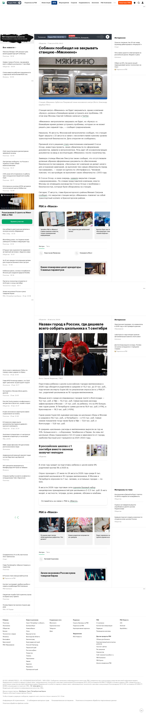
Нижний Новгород (32, 645)
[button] (134, 2)
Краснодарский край (33, 642)
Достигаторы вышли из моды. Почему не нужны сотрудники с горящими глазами (128, 347)
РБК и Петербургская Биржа (12, 296)
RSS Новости (77, 636)
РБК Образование (8, 645)
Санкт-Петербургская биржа (36, 691)
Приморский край (32, 669)
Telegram (53, 628)
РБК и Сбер (6, 233)
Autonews (118, 57)
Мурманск (29, 667)
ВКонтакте (53, 623)
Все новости (8, 47)
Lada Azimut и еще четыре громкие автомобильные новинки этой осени (128, 335)
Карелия (29, 664)
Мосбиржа (22, 691)
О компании (100, 623)
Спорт (5, 559)
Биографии (6, 639)
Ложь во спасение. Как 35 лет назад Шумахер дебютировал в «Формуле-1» (128, 43)
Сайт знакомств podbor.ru (105, 655)
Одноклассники (55, 625)
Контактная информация (104, 625)
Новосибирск (30, 628)
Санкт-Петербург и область (35, 623)
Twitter (85, 115)
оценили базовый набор (84, 487)
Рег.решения (100, 649)
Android (122, 625)
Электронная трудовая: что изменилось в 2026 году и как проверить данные (129, 325)
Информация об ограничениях (14, 700)
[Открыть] (17, 3)
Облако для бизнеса (103, 639)
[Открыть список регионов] (134, 2)
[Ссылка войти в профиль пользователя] (142, 2)
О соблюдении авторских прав (38, 700)
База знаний (6, 642)
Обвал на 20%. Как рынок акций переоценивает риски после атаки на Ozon (128, 65)
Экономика (6, 385)
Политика (6, 56)
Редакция (99, 628)
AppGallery (123, 628)
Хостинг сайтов (101, 646)
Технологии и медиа (9, 285)
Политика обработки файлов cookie (15, 703)
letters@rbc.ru (37, 686)
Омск (28, 631)
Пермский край (31, 647)
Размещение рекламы (103, 631)
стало (66, 143)
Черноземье (30, 658)
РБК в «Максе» (48, 206)
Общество (6, 66)
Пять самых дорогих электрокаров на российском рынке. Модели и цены (128, 53)
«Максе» (74, 500)
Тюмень (28, 656)
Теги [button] (48, 246)
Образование (119, 328)
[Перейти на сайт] (17, 39)
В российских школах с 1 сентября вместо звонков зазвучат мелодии (56, 449)
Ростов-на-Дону (31, 650)
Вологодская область (33, 636)
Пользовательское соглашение (62, 700)
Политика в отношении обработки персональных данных (96, 700)
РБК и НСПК (6, 439)
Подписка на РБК (78, 625)
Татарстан (29, 653)
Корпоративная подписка (81, 628)
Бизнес (5, 265)
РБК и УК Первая (8, 609)
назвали (74, 177)
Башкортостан (31, 634)
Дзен (51, 631)
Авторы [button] (41, 246)
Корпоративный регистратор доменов (106, 643)
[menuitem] (30, 2)
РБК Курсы (99, 660)
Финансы (6, 77)
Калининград (30, 639)
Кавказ (28, 661)
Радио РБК (12, 3)
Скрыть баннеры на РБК (81, 623)
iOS (121, 623)
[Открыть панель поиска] (138, 2)
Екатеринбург (30, 625)
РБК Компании (7, 588)
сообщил (43, 194)
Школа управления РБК (103, 663)
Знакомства (100, 652)
